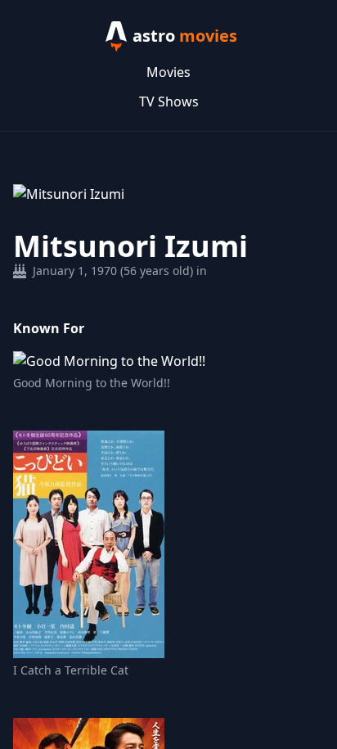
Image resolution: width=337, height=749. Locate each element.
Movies (168, 72)
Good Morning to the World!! (91, 382)
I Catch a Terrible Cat (70, 670)
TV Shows (169, 101)
